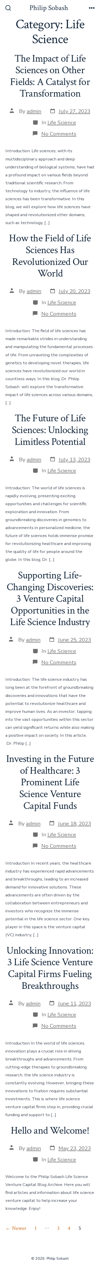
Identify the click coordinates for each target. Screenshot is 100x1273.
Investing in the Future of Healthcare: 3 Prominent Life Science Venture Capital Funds (50, 782)
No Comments (58, 133)
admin (34, 111)
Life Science (61, 122)
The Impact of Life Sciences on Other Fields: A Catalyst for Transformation (50, 76)
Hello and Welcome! (50, 1130)
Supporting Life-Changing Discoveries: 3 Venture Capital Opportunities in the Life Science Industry (50, 599)
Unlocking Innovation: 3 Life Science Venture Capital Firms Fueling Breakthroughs (49, 968)
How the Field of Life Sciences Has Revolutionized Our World (50, 256)
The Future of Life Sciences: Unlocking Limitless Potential (50, 429)
